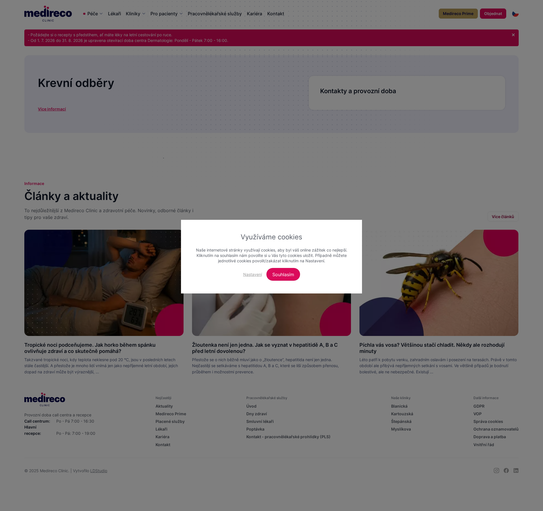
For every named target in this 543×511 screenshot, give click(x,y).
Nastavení (252, 274)
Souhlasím (283, 274)
